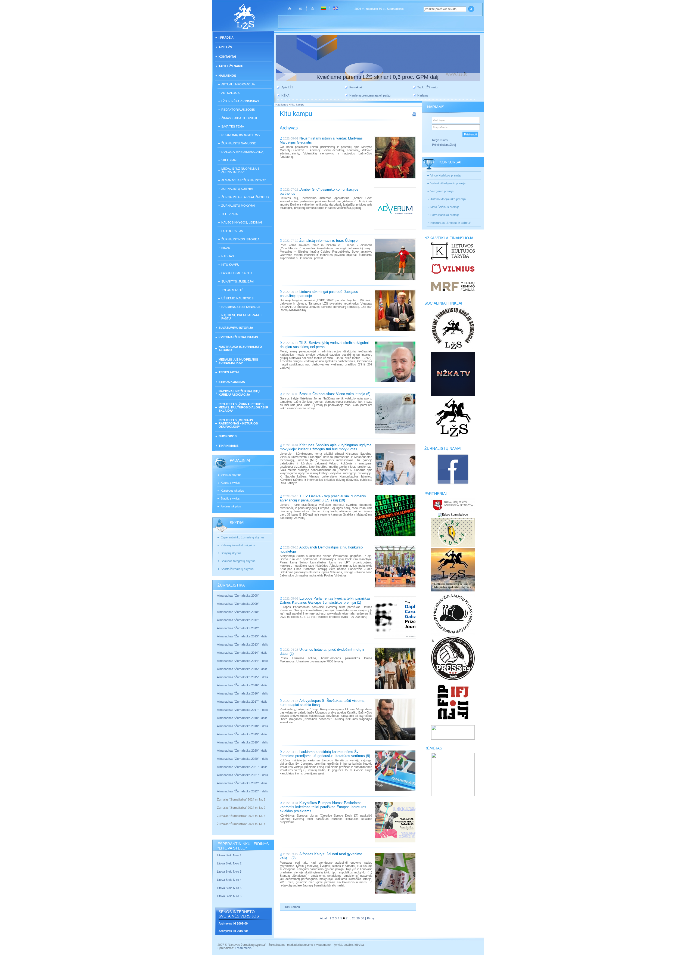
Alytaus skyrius (231, 506)
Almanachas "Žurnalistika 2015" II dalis (242, 677)
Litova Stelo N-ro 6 (229, 896)
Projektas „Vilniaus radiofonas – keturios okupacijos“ (238, 423)
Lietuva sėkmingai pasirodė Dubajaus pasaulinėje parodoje (319, 294)
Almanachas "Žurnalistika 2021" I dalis (242, 766)
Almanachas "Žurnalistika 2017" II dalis (243, 709)
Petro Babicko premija (444, 214)
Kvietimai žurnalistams (238, 337)
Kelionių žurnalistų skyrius (238, 545)
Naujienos (227, 75)
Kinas (225, 247)
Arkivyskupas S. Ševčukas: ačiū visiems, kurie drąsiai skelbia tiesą (322, 703)
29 (358, 918)
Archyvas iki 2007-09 (233, 930)
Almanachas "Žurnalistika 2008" (238, 595)
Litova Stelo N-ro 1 (229, 855)
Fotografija (232, 230)
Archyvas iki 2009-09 (233, 923)
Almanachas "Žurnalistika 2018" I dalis (242, 718)
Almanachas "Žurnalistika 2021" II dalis (242, 775)
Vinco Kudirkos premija (445, 175)
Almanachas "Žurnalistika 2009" (238, 603)
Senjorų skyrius (231, 553)
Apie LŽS (225, 47)
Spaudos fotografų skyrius (238, 561)
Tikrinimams (228, 445)
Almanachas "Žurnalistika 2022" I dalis (242, 783)
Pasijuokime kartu (236, 273)
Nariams (422, 95)
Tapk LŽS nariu (231, 66)
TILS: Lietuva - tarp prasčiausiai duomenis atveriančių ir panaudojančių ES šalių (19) (323, 498)
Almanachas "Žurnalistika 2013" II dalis (242, 644)
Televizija (229, 214)
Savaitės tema (232, 126)
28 (353, 918)
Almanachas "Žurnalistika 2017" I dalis (242, 701)
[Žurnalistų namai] (453, 484)
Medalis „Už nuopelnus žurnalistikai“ (238, 361)
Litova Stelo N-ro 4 (229, 879)
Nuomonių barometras (240, 135)
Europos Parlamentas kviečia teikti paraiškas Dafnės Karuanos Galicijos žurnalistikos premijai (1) (325, 600)
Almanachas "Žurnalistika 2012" (238, 628)
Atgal (323, 918)
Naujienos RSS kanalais (240, 306)
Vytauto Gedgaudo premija (447, 183)
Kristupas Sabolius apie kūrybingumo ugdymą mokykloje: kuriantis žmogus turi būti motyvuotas (325, 447)
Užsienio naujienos (237, 298)
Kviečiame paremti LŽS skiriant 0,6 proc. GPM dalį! (378, 77)
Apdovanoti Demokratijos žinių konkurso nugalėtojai (321, 549)
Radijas (227, 256)
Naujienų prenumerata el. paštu (242, 317)
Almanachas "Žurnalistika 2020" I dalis (242, 750)
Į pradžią (226, 37)
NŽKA (285, 95)
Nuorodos (228, 436)
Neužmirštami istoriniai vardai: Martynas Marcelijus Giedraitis (321, 140)
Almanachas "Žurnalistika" (243, 180)
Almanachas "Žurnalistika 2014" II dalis (242, 660)
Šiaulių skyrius (230, 498)
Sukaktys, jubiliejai (237, 281)
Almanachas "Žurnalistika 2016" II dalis (242, 693)
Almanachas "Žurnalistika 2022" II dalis (242, 791)
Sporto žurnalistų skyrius (237, 568)
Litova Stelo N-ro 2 (229, 863)
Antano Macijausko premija (448, 199)
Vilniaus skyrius (231, 474)
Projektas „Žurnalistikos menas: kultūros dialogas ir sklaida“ (243, 407)
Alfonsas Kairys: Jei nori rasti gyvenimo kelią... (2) (321, 856)
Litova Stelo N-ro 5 (229, 887)
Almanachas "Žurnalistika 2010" (238, 611)
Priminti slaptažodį (444, 144)
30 (362, 918)
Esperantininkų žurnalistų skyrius (243, 537)
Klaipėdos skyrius (232, 490)
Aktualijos (230, 92)
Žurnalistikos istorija (240, 239)
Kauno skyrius (230, 482)
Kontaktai (227, 56)
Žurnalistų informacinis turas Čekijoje (328, 240)
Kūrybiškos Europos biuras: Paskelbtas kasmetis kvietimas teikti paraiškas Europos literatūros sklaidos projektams (323, 807)
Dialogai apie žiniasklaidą (242, 151)
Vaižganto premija (441, 191)
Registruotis (440, 140)
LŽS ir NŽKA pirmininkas (240, 101)
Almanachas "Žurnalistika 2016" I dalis (242, 685)
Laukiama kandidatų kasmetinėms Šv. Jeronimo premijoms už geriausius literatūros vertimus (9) (325, 754)
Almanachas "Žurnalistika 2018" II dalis (242, 726)
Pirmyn (371, 918)
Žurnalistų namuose (238, 143)
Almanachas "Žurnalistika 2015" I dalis (242, 669)
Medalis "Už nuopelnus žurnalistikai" (240, 170)
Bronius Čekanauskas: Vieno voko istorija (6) (334, 394)
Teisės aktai (229, 372)
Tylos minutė (232, 290)
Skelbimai (229, 160)
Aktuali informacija (238, 84)
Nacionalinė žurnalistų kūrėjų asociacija (239, 393)
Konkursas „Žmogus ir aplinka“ (450, 222)
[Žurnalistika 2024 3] (217, 819)
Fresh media (243, 948)
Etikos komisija (232, 381)
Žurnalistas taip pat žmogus (245, 197)
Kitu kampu (230, 264)
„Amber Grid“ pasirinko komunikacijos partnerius (319, 191)
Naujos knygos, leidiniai (241, 222)
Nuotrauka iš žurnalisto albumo (240, 348)
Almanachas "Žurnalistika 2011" (238, 620)
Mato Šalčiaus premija (444, 207)
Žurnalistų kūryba (237, 188)
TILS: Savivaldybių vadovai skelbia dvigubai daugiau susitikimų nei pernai (324, 345)
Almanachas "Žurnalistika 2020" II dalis (242, 758)
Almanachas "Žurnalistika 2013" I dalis (242, 636)
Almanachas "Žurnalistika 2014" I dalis (242, 652)
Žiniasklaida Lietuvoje (239, 118)
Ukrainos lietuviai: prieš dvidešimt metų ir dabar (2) (322, 651)
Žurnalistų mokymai (238, 205)
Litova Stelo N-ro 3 (229, 871)
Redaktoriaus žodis (238, 109)
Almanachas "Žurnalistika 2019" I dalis (242, 734)
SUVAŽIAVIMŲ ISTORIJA (236, 327)
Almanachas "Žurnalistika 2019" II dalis (242, 742)
